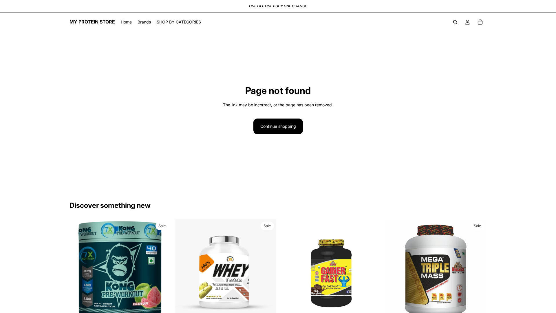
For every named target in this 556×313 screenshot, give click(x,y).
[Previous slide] (78, 270)
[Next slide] (162, 270)
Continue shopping (278, 126)
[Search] (455, 22)
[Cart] (480, 22)
